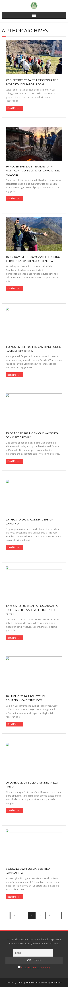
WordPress (56, 982)
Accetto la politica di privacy (35, 967)
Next (58, 915)
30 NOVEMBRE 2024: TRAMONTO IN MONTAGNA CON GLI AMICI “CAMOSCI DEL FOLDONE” (33, 170)
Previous (5, 915)
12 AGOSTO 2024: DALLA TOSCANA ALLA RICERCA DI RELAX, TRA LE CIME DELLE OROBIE (31, 610)
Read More (13, 108)
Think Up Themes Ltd (27, 982)
